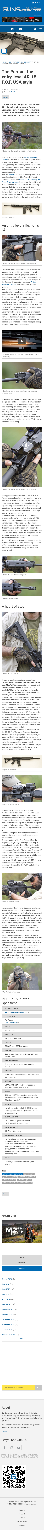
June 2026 (6, 1289)
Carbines (32, 1177)
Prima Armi (21, 1180)
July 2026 (5, 1284)
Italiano (5, 97)
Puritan (12, 175)
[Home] (22, 9)
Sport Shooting (26, 1183)
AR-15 (15, 1177)
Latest (22, 1257)
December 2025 (8, 1319)
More (22, 1339)
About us (22, 1510)
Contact (22, 1514)
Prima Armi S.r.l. (12, 1023)
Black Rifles (23, 1177)
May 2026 (5, 1294)
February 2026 (7, 1309)
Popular (21, 1263)
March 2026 (6, 1304)
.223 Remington (29, 1174)
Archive (26, 1268)
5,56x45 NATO (7, 1177)
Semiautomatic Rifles (10, 1183)
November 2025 (8, 1324)
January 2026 (7, 1314)
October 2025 (7, 1330)
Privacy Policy (22, 1521)
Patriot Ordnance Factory (12, 1174)
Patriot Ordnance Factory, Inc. (17, 1012)
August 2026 (7, 1279)
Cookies (22, 1525)
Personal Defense (9, 1180)
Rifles (13, 92)
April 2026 (6, 1299)
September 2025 (8, 1335)
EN (36, 2)
